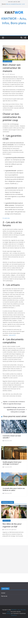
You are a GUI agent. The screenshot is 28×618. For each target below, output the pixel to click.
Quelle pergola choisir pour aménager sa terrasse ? (12, 463)
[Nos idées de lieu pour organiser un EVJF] (14, 511)
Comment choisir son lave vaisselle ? (12, 437)
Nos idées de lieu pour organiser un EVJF (12, 525)
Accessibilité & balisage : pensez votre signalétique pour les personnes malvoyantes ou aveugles (14, 410)
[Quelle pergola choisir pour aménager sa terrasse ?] (14, 447)
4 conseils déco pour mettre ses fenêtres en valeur (14, 489)
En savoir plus (6, 218)
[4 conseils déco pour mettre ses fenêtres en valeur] (14, 473)
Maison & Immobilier (7, 61)
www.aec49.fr (12, 335)
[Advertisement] (14, 559)
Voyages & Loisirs (6, 520)
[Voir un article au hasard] (25, 37)
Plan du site (4, 596)
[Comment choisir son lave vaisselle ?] (14, 421)
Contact (3, 593)
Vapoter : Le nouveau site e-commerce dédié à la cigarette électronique (14, 403)
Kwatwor (13, 74)
